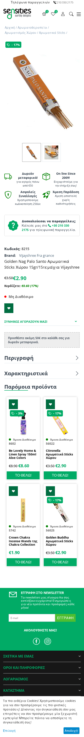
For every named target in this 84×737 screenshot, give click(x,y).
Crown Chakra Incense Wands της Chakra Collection (23, 541)
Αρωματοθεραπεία (32, 27)
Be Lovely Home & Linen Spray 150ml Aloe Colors (22, 454)
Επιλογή (9, 731)
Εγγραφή (65, 617)
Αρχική (10, 27)
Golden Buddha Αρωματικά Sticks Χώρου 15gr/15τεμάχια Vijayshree (59, 541)
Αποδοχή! (71, 731)
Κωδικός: (11, 248)
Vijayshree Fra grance (36, 255)
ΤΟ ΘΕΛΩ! (23, 475)
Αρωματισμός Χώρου (20, 33)
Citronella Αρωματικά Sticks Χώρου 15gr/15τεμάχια (59, 454)
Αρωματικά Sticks (52, 33)
